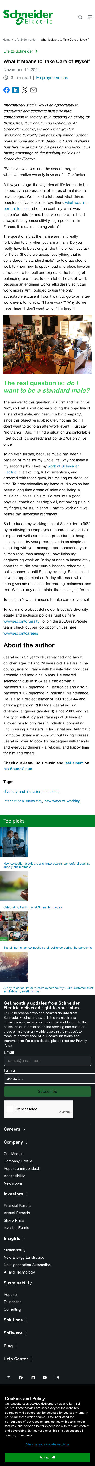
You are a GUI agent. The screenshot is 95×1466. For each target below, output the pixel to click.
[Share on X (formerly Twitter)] (24, 91)
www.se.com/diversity (21, 621)
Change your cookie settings (47, 1444)
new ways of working (62, 801)
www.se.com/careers (21, 633)
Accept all (47, 1457)
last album (74, 763)
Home (6, 39)
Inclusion (51, 791)
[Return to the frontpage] (26, 17)
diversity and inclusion (22, 791)
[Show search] (80, 17)
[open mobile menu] (90, 17)
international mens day (22, 801)
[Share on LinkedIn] (15, 91)
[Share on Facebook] (6, 91)
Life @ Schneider (25, 39)
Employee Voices (52, 78)
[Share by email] (33, 91)
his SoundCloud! (18, 769)
